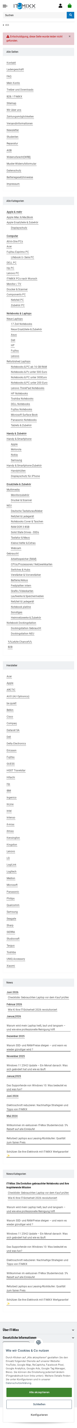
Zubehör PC (18, 305)
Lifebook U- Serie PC (22, 257)
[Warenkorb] (69, 6)
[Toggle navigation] (5, 6)
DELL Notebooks (20, 404)
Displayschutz (19, 227)
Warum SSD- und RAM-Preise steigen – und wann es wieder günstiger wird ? (37, 1047)
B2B (10, 646)
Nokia (14, 454)
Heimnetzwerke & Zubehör (26, 617)
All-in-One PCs (15, 241)
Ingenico (11, 797)
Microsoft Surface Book (24, 414)
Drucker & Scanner (17, 289)
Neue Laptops (15, 318)
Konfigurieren (39, 1414)
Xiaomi (11, 965)
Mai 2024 (12, 1116)
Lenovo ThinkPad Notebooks (27, 388)
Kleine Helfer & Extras (23, 543)
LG (8, 858)
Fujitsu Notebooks (21, 409)
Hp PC (10, 268)
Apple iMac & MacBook (20, 217)
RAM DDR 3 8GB (20, 526)
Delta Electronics (16, 743)
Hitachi (11, 777)
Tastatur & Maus (20, 537)
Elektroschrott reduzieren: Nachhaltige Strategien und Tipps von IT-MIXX (37, 1107)
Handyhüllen (18, 470)
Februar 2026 (14, 1004)
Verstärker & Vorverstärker (26, 574)
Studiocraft (13, 938)
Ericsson (11, 750)
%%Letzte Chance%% (20, 641)
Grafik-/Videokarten (22, 591)
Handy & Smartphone (19, 438)
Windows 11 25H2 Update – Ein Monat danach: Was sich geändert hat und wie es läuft (37, 1067)
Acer (9, 246)
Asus (14, 334)
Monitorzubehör (20, 495)
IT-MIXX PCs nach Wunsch (22, 278)
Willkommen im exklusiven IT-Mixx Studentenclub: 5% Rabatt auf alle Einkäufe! (37, 1127)
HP (13, 345)
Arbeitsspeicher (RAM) (23, 558)
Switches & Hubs (20, 569)
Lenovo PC (13, 273)
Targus (11, 945)
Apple (14, 444)
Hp (8, 784)
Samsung (16, 460)
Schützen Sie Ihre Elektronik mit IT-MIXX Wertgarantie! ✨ (37, 1153)
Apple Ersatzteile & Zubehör (22, 222)
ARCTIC (11, 689)
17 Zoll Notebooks (21, 324)
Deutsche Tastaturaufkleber (27, 511)
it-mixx (10, 824)
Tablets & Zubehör (21, 425)
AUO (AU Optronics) (18, 696)
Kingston (12, 844)
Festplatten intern (21, 585)
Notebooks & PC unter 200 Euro (29, 382)
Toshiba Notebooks (22, 398)
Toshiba (11, 952)
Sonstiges (16, 612)
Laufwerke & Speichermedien (27, 596)
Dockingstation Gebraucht (26, 628)
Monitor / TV (14, 284)
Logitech (11, 871)
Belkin (10, 710)
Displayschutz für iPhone (25, 476)
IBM (9, 790)
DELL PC (11, 262)
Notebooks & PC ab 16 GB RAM (29, 366)
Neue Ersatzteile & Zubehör (26, 329)
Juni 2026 (12, 992)
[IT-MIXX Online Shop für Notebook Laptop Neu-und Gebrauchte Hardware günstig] (24, 6)
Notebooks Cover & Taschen (27, 521)
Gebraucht (13, 553)
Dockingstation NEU (22, 633)
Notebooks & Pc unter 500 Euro (29, 372)
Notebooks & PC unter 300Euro (29, 377)
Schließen (39, 1404)
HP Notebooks (19, 393)
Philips (11, 898)
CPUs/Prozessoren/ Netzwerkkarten (31, 564)
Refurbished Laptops (18, 361)
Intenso (11, 817)
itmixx (10, 831)
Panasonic (13, 891)
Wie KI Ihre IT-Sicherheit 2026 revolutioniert (32, 1009)
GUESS (11, 763)
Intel (9, 810)
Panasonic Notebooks (24, 419)
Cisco (10, 716)
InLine (10, 804)
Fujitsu (15, 350)
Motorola (16, 449)
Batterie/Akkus (19, 580)
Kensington (13, 837)
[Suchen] (70, 15)
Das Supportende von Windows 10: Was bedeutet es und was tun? (37, 1087)
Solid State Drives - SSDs (25, 532)
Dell (13, 340)
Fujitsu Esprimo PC (18, 251)
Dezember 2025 (16, 1036)
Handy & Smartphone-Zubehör (24, 465)
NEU (9, 505)
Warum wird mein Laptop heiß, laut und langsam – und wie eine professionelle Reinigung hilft (36, 1027)
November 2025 (16, 1056)
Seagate (11, 918)
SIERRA (11, 932)
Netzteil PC (17, 299)
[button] (60, 6)
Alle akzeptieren (39, 1392)
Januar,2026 (14, 1016)
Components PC (16, 294)
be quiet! (11, 703)
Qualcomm (13, 905)
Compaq (12, 723)
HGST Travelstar (16, 770)
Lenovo (15, 356)
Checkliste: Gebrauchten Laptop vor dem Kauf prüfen (38, 997)
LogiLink (11, 864)
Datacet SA (13, 730)
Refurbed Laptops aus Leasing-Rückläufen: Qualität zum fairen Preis (36, 1140)
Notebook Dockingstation (21, 622)
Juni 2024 (12, 1096)
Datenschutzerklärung (18, 1383)
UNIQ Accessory (16, 958)
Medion (11, 878)
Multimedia (13, 489)
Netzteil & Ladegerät (22, 516)
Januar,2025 (14, 1076)
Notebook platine (21, 606)
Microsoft (12, 884)
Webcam (16, 548)
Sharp (10, 925)
